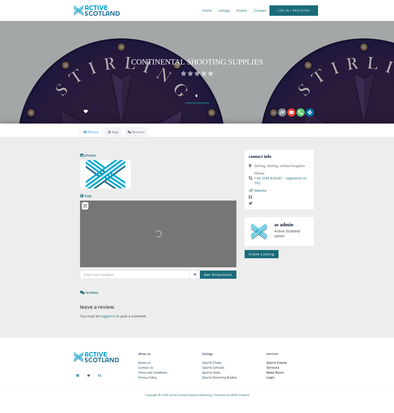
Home (207, 10)
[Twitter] (89, 375)
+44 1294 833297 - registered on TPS (280, 180)
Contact (260, 10)
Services (272, 367)
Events (242, 10)
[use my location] (194, 275)
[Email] (99, 375)
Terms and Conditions (152, 372)
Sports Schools (213, 367)
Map (88, 196)
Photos (90, 155)
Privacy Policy (147, 377)
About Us (144, 362)
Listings (224, 10)
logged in (108, 316)
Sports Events (276, 363)
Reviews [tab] (138, 132)
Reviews (91, 292)
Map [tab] (115, 132)
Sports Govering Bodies (219, 377)
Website (260, 190)
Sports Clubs (211, 363)
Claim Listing (261, 254)
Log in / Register (294, 10)
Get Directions (218, 275)
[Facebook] (78, 375)
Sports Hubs (211, 372)
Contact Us (145, 367)
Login (270, 377)
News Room (275, 372)
